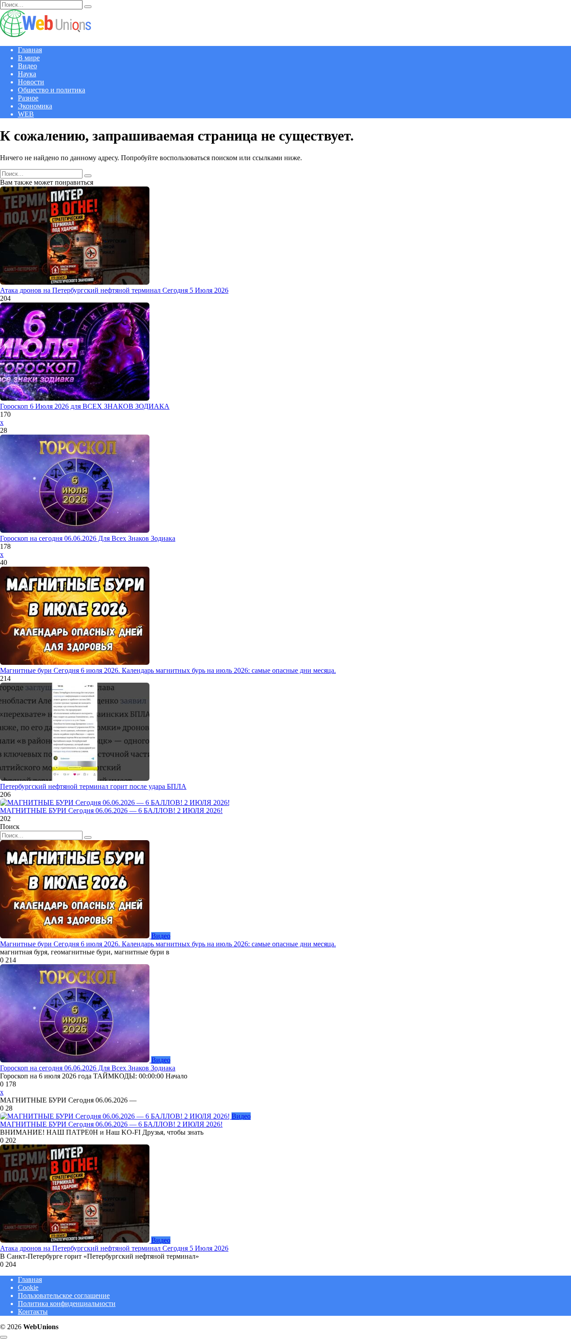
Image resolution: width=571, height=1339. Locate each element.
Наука (27, 74)
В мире (29, 58)
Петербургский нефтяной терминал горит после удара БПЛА (93, 786)
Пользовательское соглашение (64, 1295)
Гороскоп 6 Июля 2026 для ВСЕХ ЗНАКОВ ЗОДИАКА (85, 406)
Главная (30, 50)
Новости (31, 82)
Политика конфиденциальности (67, 1303)
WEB (26, 114)
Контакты (33, 1311)
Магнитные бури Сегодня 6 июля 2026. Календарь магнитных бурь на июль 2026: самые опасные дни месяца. (168, 670)
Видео (27, 66)
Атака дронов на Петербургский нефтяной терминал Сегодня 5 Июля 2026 (114, 290)
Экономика (35, 106)
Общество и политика (51, 90)
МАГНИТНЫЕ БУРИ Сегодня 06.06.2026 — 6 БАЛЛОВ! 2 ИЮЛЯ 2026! (111, 810)
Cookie (28, 1287)
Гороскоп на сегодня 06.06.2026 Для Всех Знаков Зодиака (87, 538)
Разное (28, 98)
